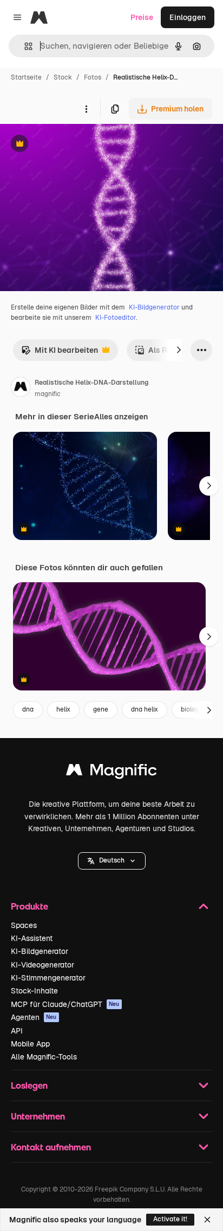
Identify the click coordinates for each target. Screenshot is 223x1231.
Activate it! (170, 1219)
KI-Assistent (32, 938)
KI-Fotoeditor (115, 317)
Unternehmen (38, 1116)
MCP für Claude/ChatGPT (65, 1004)
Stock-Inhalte (34, 991)
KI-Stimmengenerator (48, 978)
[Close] (207, 1219)
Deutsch (111, 860)
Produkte (29, 906)
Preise (141, 17)
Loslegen (29, 1085)
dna (28, 709)
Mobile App (30, 1044)
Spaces (24, 925)
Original (69, 145)
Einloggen (187, 17)
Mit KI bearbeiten (59, 353)
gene (100, 709)
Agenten (34, 1017)
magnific (48, 394)
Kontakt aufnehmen (51, 1147)
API (17, 1031)
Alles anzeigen (121, 417)
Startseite (26, 77)
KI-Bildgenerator (154, 307)
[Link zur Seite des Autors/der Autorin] (20, 388)
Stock (63, 77)
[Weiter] (178, 350)
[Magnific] (111, 772)
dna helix (144, 709)
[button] (112, 861)
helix (63, 709)
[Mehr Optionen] (86, 109)
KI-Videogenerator (42, 965)
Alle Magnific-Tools (44, 1057)
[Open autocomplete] (24, 46)
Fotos (92, 77)
